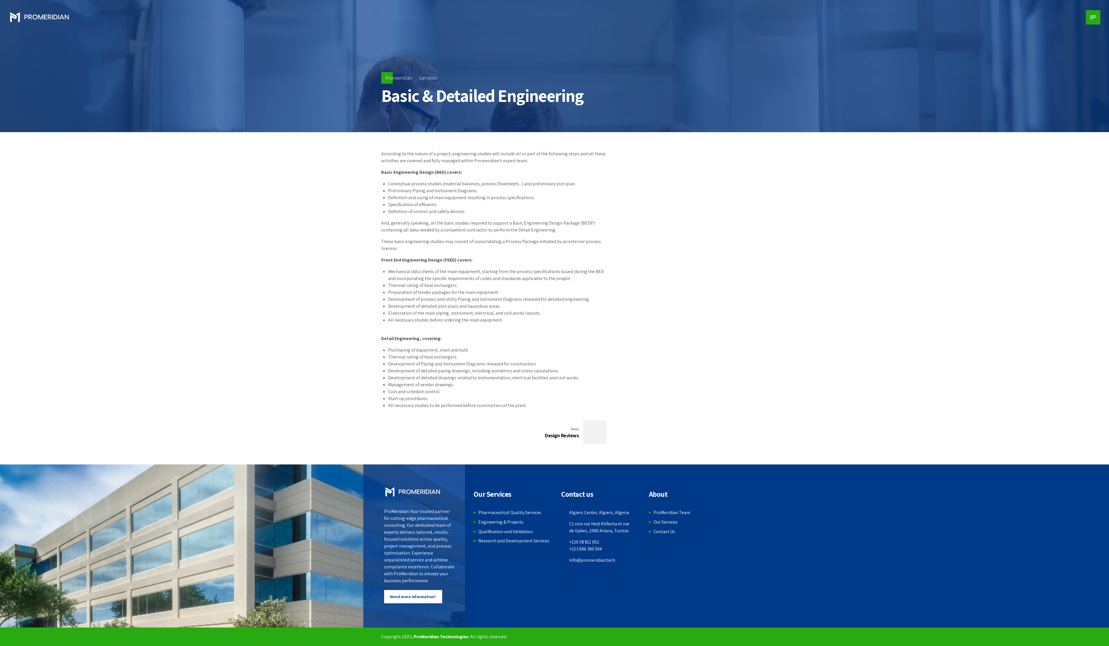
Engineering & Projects (500, 522)
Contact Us (664, 532)
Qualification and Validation (505, 532)
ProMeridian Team (672, 512)
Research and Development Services (513, 541)
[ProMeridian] (412, 492)
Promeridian (399, 77)
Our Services (666, 522)
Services (428, 77)
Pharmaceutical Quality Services (509, 512)
